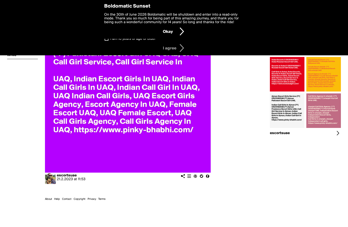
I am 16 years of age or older (133, 39)
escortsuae (67, 175)
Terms (102, 199)
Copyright (79, 199)
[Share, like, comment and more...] (287, 91)
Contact (66, 199)
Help (57, 199)
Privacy (92, 199)
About (48, 199)
